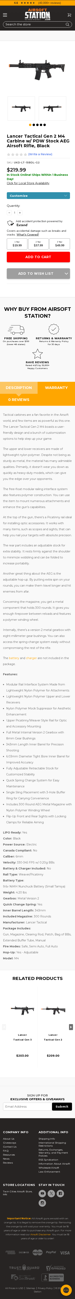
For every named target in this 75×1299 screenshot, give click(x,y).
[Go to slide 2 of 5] (34, 125)
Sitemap (30, 1288)
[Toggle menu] (5, 15)
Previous (4, 1027)
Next (71, 1027)
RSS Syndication (48, 1159)
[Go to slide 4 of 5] (41, 125)
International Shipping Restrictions (52, 1144)
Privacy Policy (45, 1288)
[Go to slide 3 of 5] (37, 125)
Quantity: (13, 206)
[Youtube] (42, 1193)
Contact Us (9, 1146)
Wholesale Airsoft (49, 1167)
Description (19, 388)
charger (32, 658)
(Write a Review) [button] (40, 154)
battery (14, 658)
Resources (9, 1154)
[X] (51, 1193)
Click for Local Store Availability (28, 183)
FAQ (6, 1150)
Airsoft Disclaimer (40, 1234)
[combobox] (37, 24)
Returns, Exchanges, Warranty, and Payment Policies (53, 1152)
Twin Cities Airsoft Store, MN (18, 1193)
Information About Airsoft (54, 1163)
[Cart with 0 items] (68, 15)
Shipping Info (47, 1138)
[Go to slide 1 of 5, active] (30, 125)
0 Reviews (18, 400)
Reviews (8, 1162)
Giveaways (9, 1142)
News (6, 1158)
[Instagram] (42, 1203)
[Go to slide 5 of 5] (44, 125)
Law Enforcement (49, 1171)
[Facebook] (60, 1193)
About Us (8, 1138)
